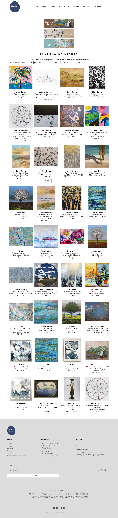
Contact (79, 446)
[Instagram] (61, 508)
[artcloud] (99, 470)
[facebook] (109, 470)
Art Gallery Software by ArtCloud (64, 512)
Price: (35, 62)
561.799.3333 (80, 444)
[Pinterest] (57, 508)
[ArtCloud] (54, 508)
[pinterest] (102, 470)
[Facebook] (64, 508)
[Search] (112, 7)
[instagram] (106, 470)
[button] (52, 7)
